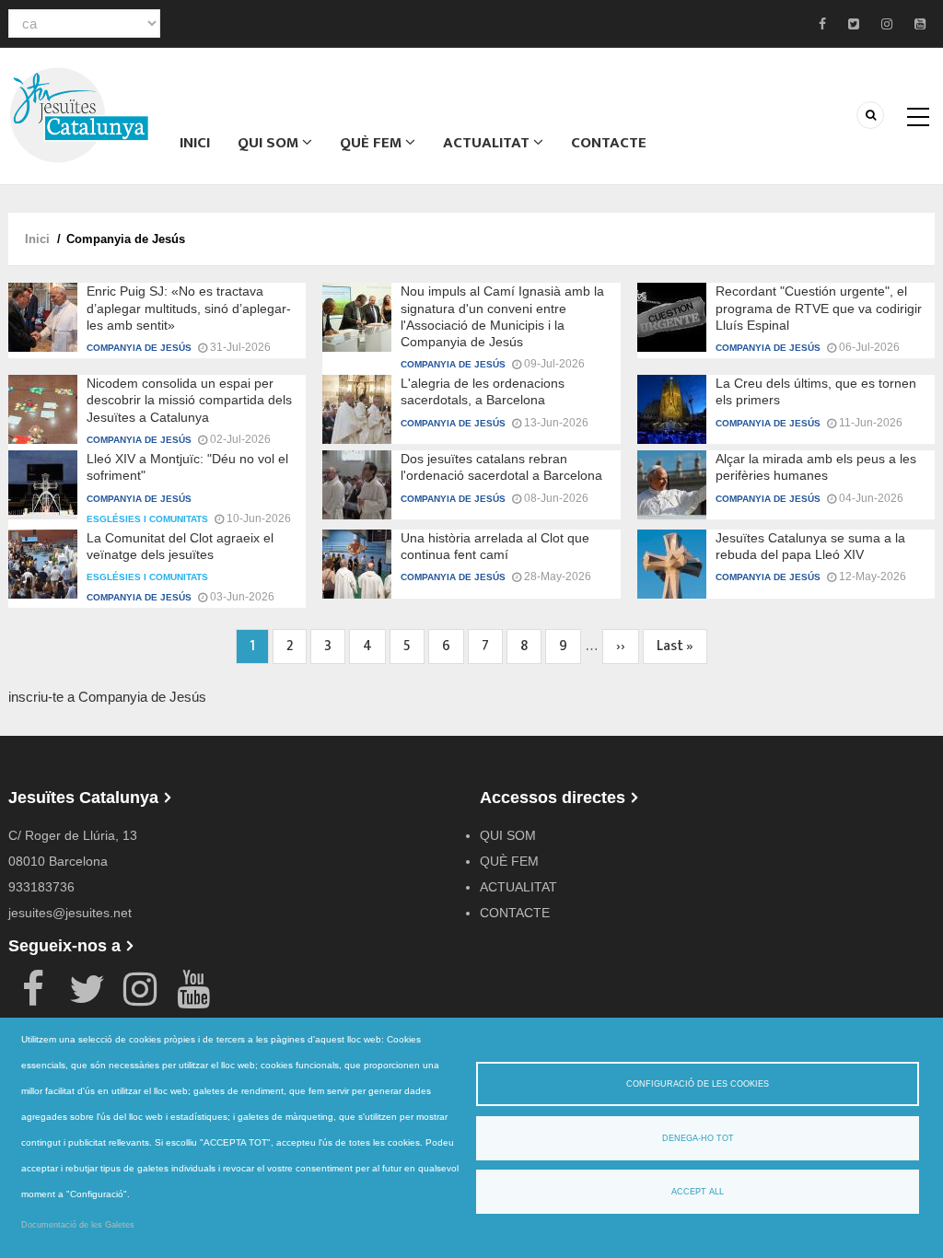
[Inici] (78, 114)
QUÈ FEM (372, 143)
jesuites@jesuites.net (70, 912)
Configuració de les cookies (697, 1084)
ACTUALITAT (488, 143)
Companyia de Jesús (139, 348)
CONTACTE (608, 143)
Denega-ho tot (698, 1138)
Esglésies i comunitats (147, 519)
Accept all (697, 1191)
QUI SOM (270, 143)
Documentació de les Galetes (77, 1224)
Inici (195, 143)
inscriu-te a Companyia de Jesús (107, 697)
